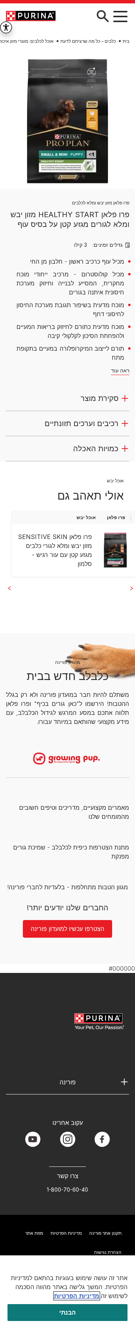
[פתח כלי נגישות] (6, 27)
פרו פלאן (116, 517)
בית (126, 41)
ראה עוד (120, 370)
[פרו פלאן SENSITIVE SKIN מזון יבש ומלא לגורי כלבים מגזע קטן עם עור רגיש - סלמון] (115, 550)
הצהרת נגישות (108, 1252)
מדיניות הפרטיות (66, 1233)
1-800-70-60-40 (67, 1189)
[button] (120, 16)
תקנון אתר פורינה (105, 1233)
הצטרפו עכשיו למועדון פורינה (67, 928)
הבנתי (67, 1312)
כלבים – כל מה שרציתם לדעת (88, 41)
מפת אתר (34, 1233)
